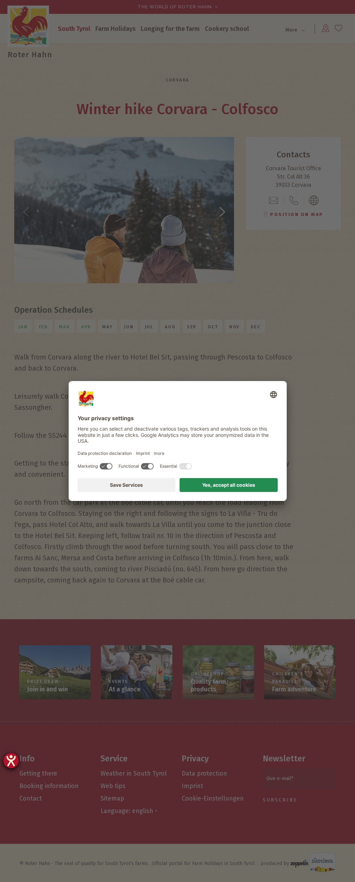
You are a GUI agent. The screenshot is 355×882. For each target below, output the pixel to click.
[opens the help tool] (11, 760)
